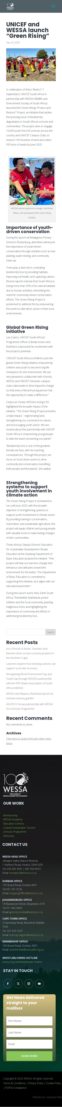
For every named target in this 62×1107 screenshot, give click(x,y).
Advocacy (8, 836)
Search (50, 632)
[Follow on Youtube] (39, 983)
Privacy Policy (35, 1083)
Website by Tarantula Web (47, 1097)
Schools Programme (14, 831)
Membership (10, 815)
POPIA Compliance (16, 1088)
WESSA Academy (12, 819)
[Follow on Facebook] (7, 983)
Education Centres (13, 823)
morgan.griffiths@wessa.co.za (26, 893)
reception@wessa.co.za (22, 873)
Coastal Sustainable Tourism (19, 827)
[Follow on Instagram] (28, 983)
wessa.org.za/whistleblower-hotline (22, 962)
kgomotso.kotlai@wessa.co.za (26, 912)
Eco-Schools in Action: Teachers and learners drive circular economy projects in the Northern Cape (30, 653)
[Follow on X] (18, 983)
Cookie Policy (53, 1083)
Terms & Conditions (14, 1083)
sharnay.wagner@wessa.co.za (26, 935)
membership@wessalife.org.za (26, 949)
